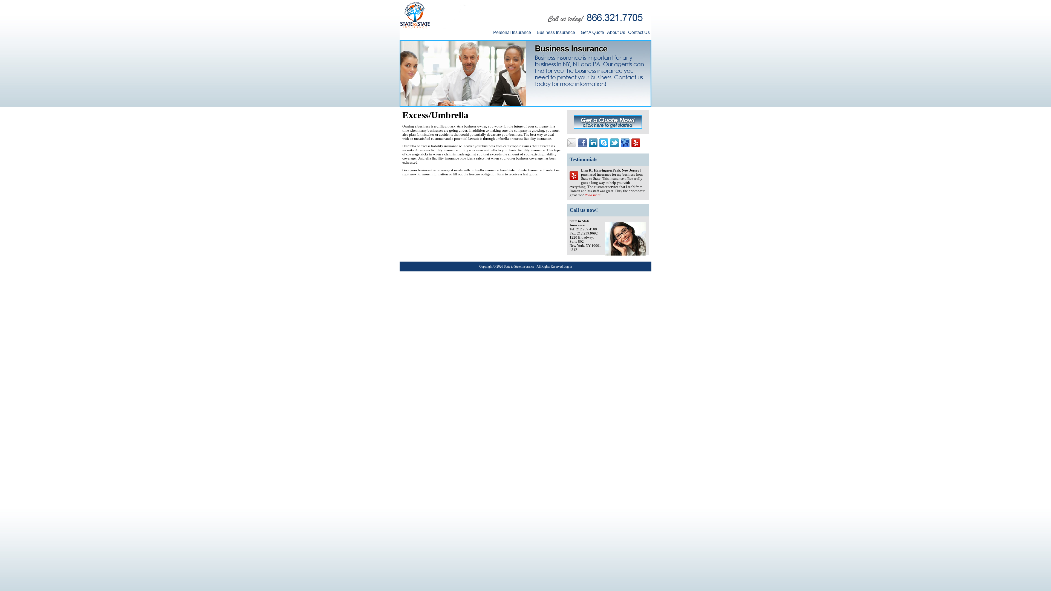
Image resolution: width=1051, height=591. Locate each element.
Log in (568, 266)
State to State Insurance (519, 266)
